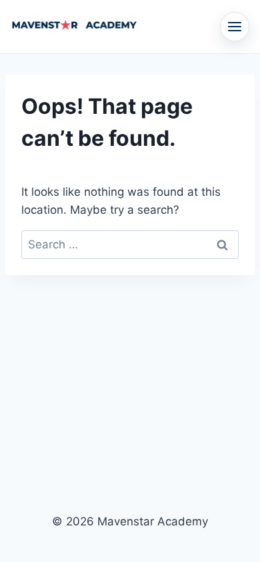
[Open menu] (234, 26)
